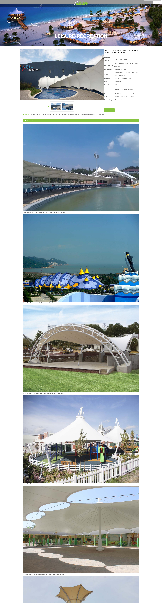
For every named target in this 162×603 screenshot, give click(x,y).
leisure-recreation (87, 42)
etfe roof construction (97, 114)
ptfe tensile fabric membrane (69, 114)
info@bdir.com (157, 6)
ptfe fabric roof (57, 114)
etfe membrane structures (84, 114)
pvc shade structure (36, 114)
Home (71, 42)
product (77, 42)
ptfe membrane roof (47, 114)
